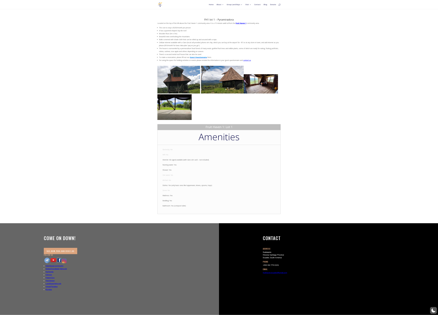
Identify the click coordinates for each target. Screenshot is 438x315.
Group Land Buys (233, 5)
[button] (433, 310)
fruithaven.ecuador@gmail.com (275, 272)
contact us (247, 60)
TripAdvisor (50, 280)
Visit (247, 5)
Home (211, 5)
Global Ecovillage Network (56, 269)
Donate (273, 5)
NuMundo (49, 272)
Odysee (49, 275)
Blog (265, 5)
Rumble (49, 289)
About (218, 5)
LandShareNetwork (53, 283)
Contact (257, 5)
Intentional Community (54, 266)
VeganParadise (52, 286)
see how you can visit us (60, 251)
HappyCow (50, 277)
